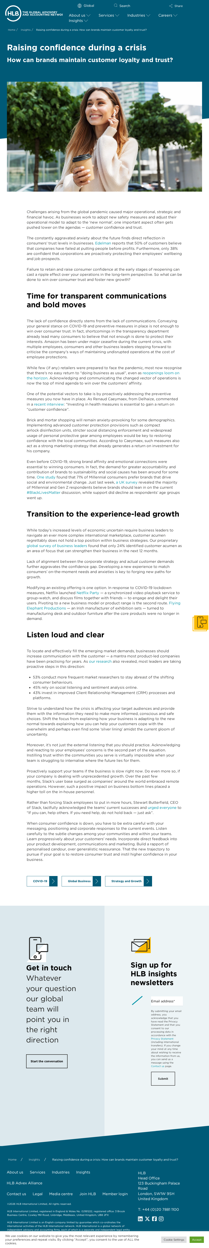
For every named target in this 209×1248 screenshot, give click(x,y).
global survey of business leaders (57, 546)
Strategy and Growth (126, 881)
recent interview (49, 404)
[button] (176, 6)
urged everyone (162, 807)
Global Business (79, 881)
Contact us (157, 1066)
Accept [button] (196, 1239)
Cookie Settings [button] (174, 1239)
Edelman (103, 243)
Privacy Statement (162, 1038)
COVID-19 (40, 881)
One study (46, 477)
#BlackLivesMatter (43, 492)
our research (100, 661)
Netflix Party (88, 593)
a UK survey (127, 482)
